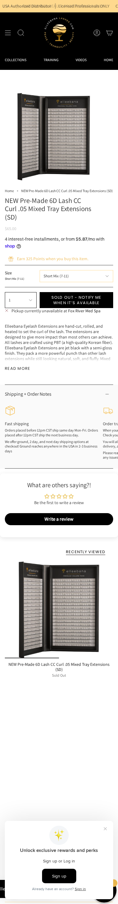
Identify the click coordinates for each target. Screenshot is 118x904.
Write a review (59, 519)
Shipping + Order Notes (28, 394)
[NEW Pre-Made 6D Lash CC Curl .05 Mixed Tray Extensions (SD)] (59, 609)
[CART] (109, 32)
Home (9, 191)
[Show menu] (8, 32)
